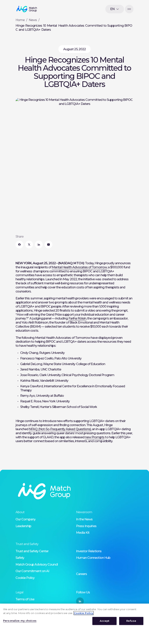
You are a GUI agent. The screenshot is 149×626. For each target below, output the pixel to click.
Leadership (23, 526)
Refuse (131, 620)
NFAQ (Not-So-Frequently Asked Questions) (60, 429)
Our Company (26, 519)
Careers (81, 574)
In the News (84, 519)
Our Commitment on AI (32, 571)
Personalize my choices (19, 620)
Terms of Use (25, 599)
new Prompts (94, 437)
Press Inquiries (86, 526)
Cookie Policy (25, 578)
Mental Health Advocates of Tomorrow (79, 267)
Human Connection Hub (93, 558)
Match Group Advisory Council (37, 564)
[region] (74, 615)
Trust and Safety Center (32, 551)
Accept (104, 620)
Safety (20, 558)
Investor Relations (88, 551)
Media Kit (82, 532)
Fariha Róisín (77, 318)
